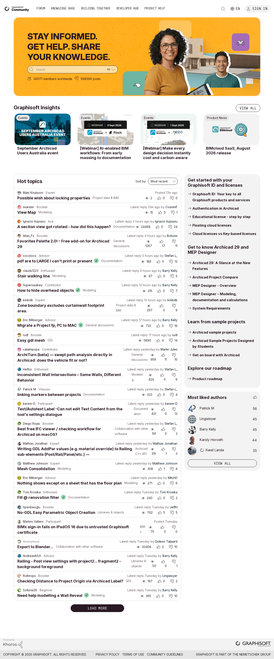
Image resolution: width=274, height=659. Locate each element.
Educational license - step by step (221, 217)
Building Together (95, 8)
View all (248, 108)
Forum (41, 8)
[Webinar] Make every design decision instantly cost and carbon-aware (167, 153)
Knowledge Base (63, 8)
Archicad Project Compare (215, 277)
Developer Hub (127, 8)
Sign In (259, 8)
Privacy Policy (107, 654)
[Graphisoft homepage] (253, 644)
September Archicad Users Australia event (37, 150)
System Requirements (211, 308)
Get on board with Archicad (216, 355)
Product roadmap (207, 379)
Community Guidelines (165, 654)
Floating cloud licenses (211, 225)
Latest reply (139, 207)
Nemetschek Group (255, 654)
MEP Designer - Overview (214, 285)
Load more (97, 608)
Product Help (154, 8)
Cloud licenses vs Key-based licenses (224, 234)
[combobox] (72, 69)
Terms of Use (133, 654)
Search (223, 9)
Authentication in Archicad (215, 208)
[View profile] (19, 192)
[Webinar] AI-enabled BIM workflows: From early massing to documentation (105, 153)
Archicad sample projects (214, 332)
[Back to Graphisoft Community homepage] (17, 8)
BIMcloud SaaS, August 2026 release (228, 150)
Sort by (141, 181)
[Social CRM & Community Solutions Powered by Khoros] (12, 643)
